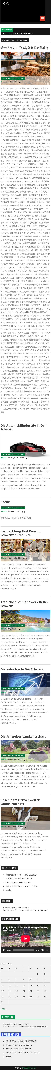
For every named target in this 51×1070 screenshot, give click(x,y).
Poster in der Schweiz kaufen (19, 878)
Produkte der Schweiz (37, 910)
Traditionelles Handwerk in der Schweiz (24, 604)
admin (4, 511)
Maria (3, 458)
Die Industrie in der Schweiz (22, 669)
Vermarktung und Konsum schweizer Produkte (21, 533)
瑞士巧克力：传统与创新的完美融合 (24, 48)
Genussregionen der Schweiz (16, 907)
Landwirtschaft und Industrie (13, 78)
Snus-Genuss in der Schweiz (18, 882)
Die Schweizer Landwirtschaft (23, 736)
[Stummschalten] (42, 950)
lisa (2, 82)
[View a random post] (4, 3)
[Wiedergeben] (4, 950)
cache (5, 502)
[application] (26, 938)
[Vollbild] (47, 950)
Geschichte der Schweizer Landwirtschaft (20, 802)
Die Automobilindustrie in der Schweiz (23, 427)
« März (4, 1009)
